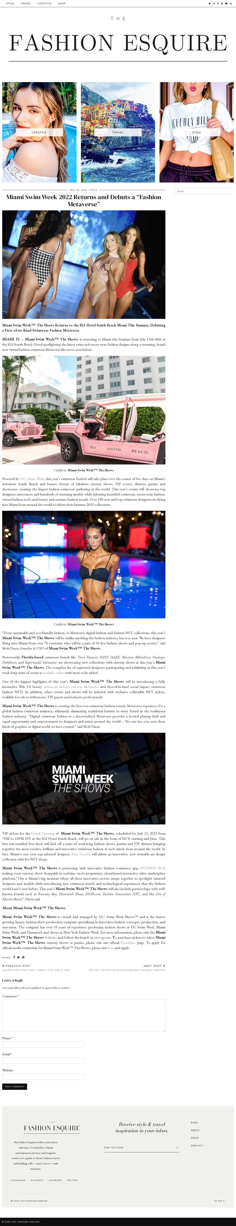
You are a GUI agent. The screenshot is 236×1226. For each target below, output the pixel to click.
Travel (26, 3)
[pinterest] (222, 3)
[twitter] (210, 3)
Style (10, 3)
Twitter (72, 1180)
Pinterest (37, 1180)
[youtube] (226, 3)
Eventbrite (128, 942)
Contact (197, 1145)
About (195, 1130)
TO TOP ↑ (219, 1200)
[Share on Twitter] (18, 957)
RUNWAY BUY (152, 868)
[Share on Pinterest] (23, 957)
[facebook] (218, 3)
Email (7, 1054)
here (111, 947)
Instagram (18, 1180)
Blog (194, 1122)
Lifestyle (45, 3)
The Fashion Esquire (25, 1222)
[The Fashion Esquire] (118, 39)
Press (195, 1138)
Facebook (55, 1180)
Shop (62, 3)
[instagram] (214, 3)
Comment (10, 996)
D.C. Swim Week (32, 478)
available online (54, 672)
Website (7, 1070)
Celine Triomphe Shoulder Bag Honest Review (127, 968)
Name (7, 1038)
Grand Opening (43, 833)
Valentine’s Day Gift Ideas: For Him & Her (36, 968)
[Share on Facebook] (14, 957)
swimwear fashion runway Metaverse (71, 686)
